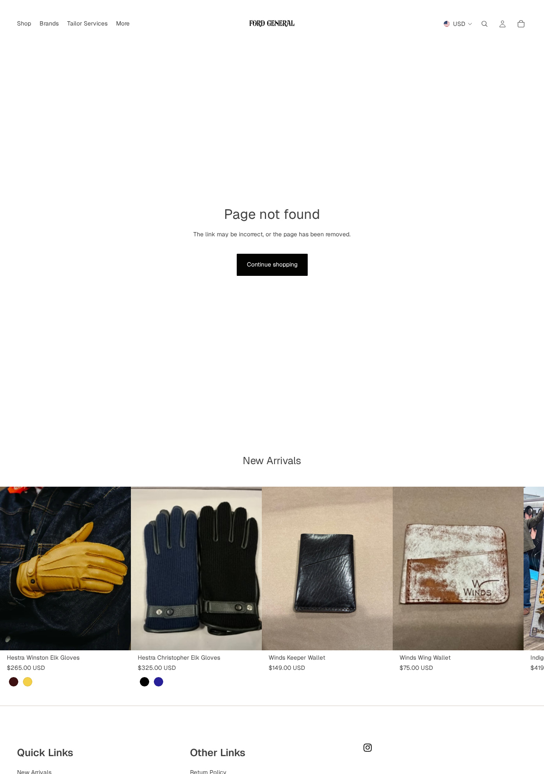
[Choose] (117, 637)
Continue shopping (272, 264)
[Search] (484, 23)
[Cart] (521, 23)
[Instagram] (368, 748)
